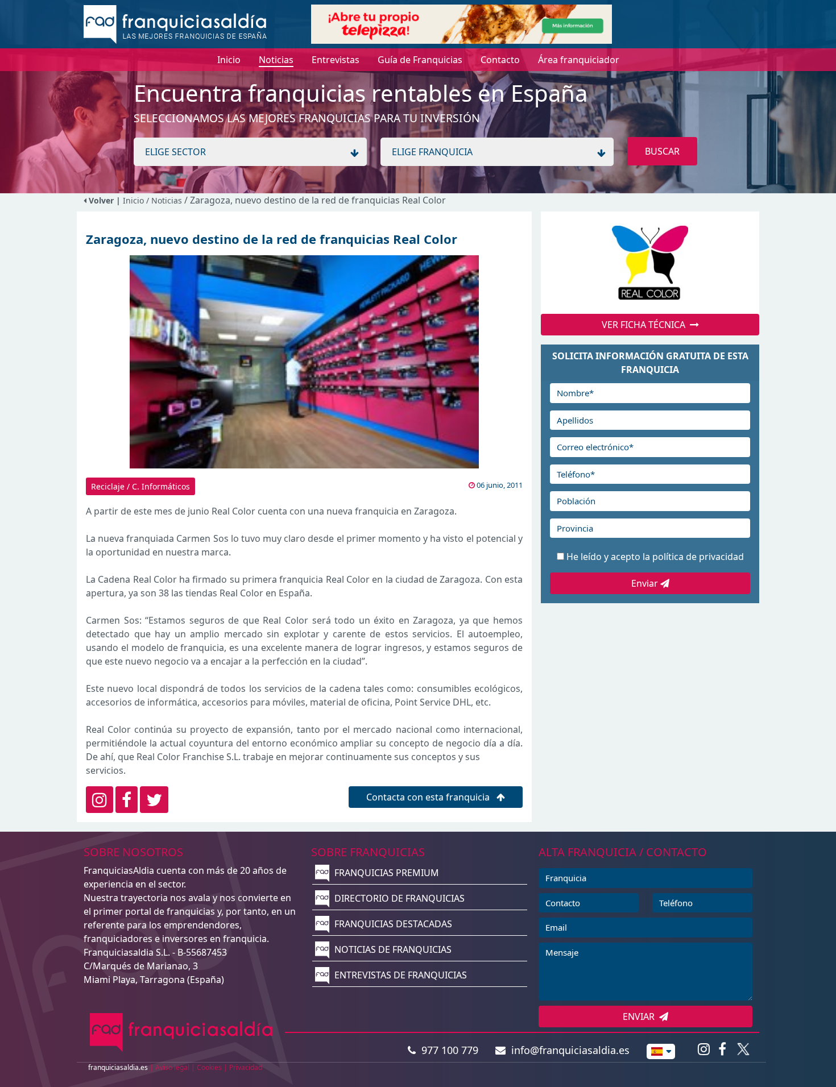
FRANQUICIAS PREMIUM (385, 872)
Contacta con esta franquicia (429, 797)
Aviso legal (172, 1067)
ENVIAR (641, 1016)
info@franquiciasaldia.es (568, 1050)
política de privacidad (698, 556)
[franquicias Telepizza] (461, 23)
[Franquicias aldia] (175, 23)
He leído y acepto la (655, 556)
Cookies (209, 1067)
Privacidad (245, 1067)
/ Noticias (165, 200)
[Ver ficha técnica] (650, 263)
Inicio (133, 200)
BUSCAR (662, 151)
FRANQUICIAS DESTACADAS (392, 924)
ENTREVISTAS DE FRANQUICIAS (399, 975)
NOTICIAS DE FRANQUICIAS (392, 949)
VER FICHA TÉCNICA (646, 324)
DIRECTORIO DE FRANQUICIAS (398, 898)
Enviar (645, 583)
